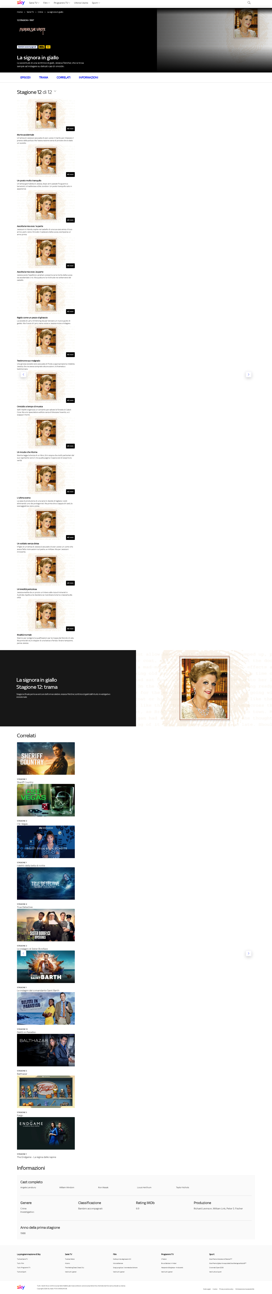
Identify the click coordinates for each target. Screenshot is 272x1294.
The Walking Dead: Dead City (74, 1268)
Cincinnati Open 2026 (216, 1268)
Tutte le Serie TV (22, 1259)
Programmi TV (61, 2)
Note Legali (207, 1289)
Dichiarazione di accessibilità (244, 1289)
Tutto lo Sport (21, 1272)
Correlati (63, 77)
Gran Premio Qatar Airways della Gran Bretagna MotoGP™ (227, 1263)
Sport (95, 2)
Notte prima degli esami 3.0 (122, 1259)
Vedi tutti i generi (70, 1272)
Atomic (67, 1263)
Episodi (25, 77)
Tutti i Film (20, 1263)
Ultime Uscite (81, 2)
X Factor (164, 1259)
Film (45, 2)
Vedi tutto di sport (215, 1272)
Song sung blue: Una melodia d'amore (125, 1268)
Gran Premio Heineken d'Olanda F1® (220, 1259)
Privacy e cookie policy (226, 1289)
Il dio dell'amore (118, 1263)
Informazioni (88, 77)
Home (20, 12)
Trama (43, 77)
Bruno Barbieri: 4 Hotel (168, 1263)
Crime (40, 12)
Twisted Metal (69, 1259)
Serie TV (33, 2)
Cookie (215, 1289)
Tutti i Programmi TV (23, 1268)
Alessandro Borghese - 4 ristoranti (172, 1268)
